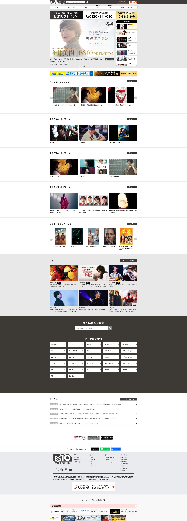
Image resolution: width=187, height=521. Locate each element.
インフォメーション (110, 462)
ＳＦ (52, 351)
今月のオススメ (78, 457)
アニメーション (127, 351)
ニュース (107, 461)
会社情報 (123, 470)
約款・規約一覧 (124, 461)
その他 (107, 357)
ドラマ (89, 344)
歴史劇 (89, 370)
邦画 (98, 7)
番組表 (56, 7)
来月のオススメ (78, 459)
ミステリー (125, 363)
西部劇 (124, 370)
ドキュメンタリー (128, 357)
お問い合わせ (124, 457)
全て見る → (132, 81)
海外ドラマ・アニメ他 (126, 7)
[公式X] (57, 469)
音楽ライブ (54, 344)
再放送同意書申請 (124, 459)
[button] (51, 38)
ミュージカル (73, 351)
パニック (53, 363)
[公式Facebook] (61, 469)
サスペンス (72, 344)
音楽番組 (71, 376)
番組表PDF (93, 459)
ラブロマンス (126, 344)
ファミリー (90, 363)
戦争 (52, 370)
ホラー (89, 351)
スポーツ (89, 357)
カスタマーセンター (125, 465)
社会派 (107, 370)
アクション (108, 344)
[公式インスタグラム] (65, 469)
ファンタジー (109, 363)
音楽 (110, 7)
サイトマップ (124, 468)
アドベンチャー (109, 351)
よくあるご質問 (124, 463)
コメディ (71, 357)
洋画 (86, 7)
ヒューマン (72, 363)
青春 (52, 376)
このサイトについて (125, 466)
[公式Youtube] (70, 469)
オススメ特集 (71, 7)
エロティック (55, 357)
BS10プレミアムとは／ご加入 (110, 458)
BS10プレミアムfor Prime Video (78, 462)
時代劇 (71, 370)
